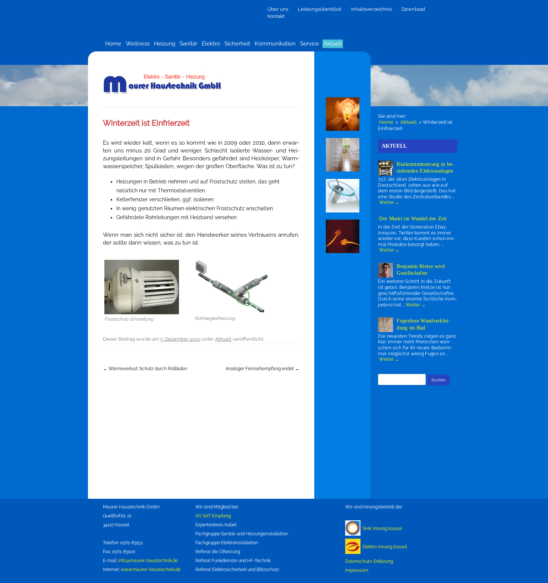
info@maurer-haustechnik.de (148, 560)
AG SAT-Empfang (213, 516)
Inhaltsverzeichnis (371, 9)
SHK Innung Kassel (382, 528)
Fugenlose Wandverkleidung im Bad (423, 324)
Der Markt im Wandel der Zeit (413, 218)
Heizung (164, 43)
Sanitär (188, 43)
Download (413, 9)
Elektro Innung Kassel (385, 546)
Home (113, 43)
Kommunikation (275, 43)
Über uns (277, 9)
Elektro (211, 43)
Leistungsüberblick (319, 9)
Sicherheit (237, 43)
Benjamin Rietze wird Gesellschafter (421, 270)
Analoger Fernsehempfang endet (262, 368)
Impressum (356, 570)
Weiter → (389, 202)
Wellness (137, 43)
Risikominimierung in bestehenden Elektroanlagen (425, 167)
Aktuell (333, 43)
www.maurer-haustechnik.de (150, 569)
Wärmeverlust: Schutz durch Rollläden (145, 368)
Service (309, 43)
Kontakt (275, 16)
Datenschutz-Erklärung (369, 561)
